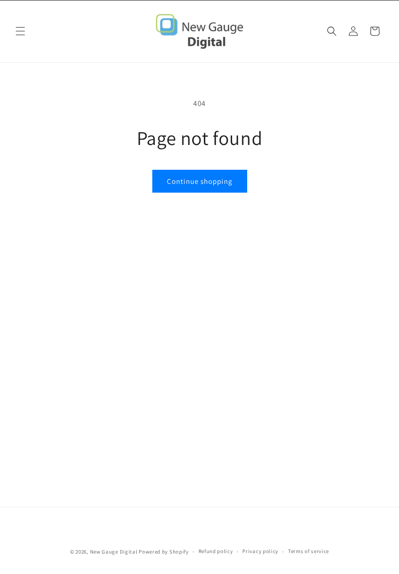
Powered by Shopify (164, 551)
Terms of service (308, 551)
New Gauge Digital (114, 551)
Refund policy (216, 551)
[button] (20, 31)
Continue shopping (200, 181)
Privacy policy (260, 551)
